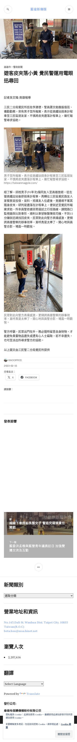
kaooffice (15, 360)
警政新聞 (18, 66)
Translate (33, 694)
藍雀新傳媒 (38, 9)
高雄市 (7, 66)
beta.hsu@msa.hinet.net (20, 631)
